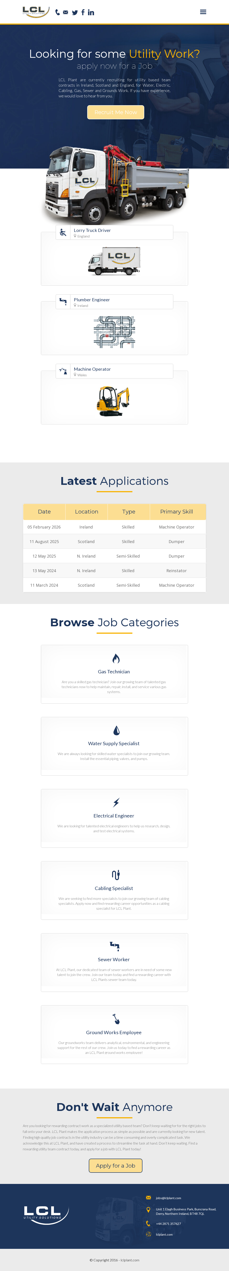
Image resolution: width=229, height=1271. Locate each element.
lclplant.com (130, 1260)
